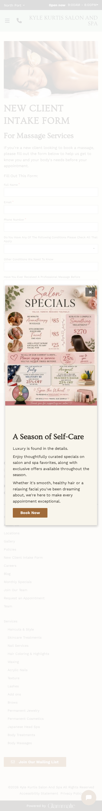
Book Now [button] (30, 513)
